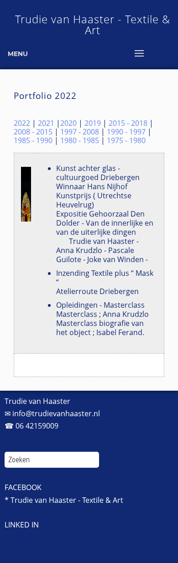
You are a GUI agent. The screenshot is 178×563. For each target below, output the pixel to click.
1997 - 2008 (79, 132)
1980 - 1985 (79, 140)
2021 (46, 123)
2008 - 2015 (33, 132)
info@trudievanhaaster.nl (56, 413)
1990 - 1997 (126, 132)
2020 (68, 123)
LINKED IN (22, 525)
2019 (92, 123)
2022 (22, 123)
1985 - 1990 (33, 140)
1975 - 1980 (126, 140)
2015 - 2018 (128, 123)
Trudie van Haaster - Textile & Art (92, 24)
